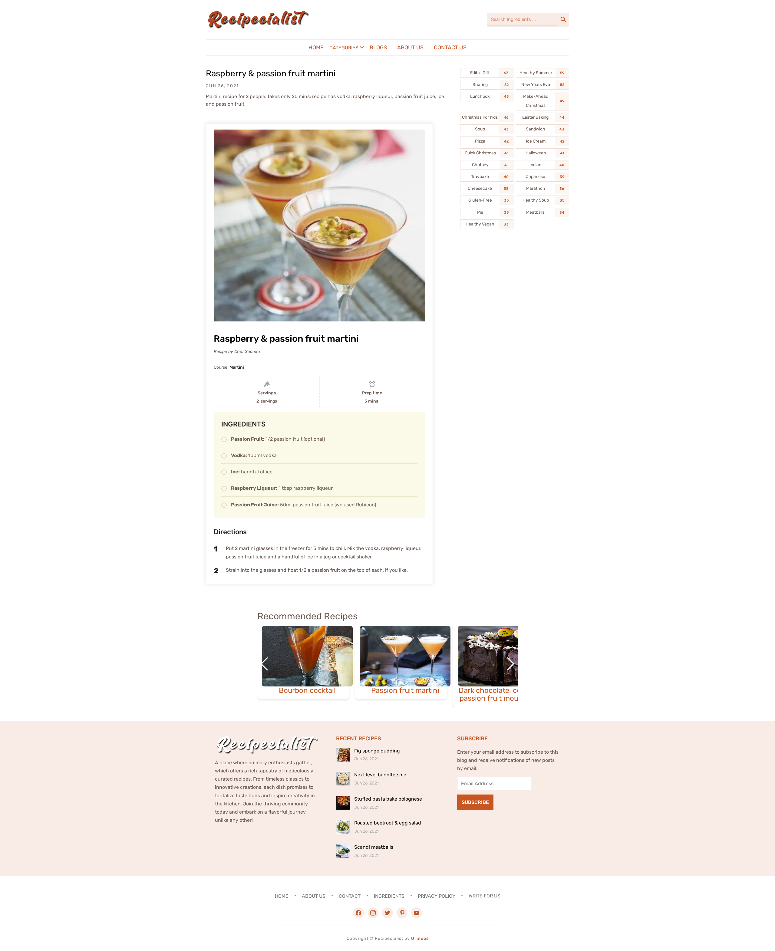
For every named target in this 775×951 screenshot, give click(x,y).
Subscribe (475, 802)
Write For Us (484, 896)
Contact (350, 896)
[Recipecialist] (257, 20)
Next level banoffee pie (380, 775)
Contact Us (450, 47)
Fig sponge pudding (377, 751)
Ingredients (389, 896)
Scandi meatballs (373, 847)
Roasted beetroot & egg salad (387, 823)
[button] (510, 664)
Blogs (378, 47)
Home (316, 47)
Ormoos (420, 938)
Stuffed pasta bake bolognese (388, 799)
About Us (410, 47)
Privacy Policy (436, 896)
